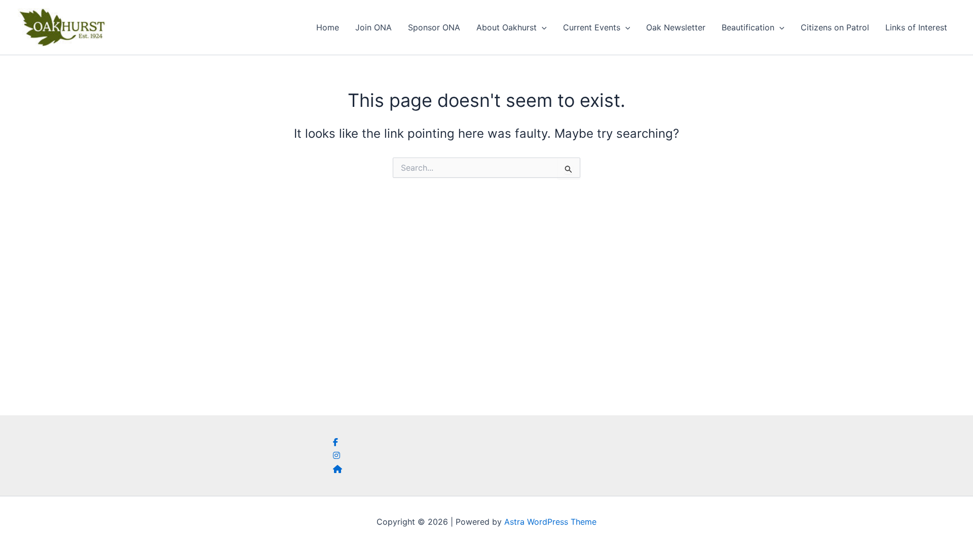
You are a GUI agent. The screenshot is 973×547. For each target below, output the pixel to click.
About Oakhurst (506, 27)
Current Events (591, 27)
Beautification (748, 27)
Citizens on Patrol (835, 27)
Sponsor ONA (434, 27)
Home (327, 27)
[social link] (335, 442)
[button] (542, 27)
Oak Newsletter (675, 27)
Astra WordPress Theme (550, 522)
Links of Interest (916, 27)
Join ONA (373, 27)
